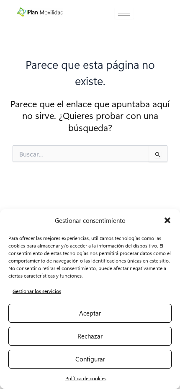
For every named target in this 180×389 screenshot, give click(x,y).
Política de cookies (85, 378)
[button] (167, 220)
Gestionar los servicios (37, 291)
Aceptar (90, 313)
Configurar (90, 359)
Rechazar (90, 336)
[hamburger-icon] (124, 13)
